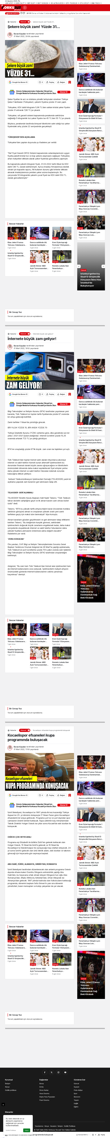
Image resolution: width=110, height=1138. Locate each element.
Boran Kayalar (20, 34)
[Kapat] (3, 1104)
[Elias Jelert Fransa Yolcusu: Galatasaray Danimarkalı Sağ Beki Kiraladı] (17, 238)
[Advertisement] (48, 200)
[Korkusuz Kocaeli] (11, 7)
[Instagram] (58, 1072)
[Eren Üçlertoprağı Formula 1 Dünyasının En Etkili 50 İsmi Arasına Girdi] (61, 238)
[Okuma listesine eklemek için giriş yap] (69, 82)
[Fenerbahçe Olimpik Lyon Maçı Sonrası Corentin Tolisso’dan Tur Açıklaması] (91, 202)
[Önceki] (79, 266)
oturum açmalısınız (34, 316)
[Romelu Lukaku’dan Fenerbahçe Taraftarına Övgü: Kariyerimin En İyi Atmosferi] (61, 261)
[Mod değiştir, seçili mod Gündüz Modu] (5, 19)
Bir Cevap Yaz (15, 312)
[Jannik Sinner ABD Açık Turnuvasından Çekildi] (39, 261)
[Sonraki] (103, 266)
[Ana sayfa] (7, 14)
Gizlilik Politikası (11, 1130)
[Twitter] (51, 1072)
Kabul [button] (26, 1130)
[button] (15, 19)
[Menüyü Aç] (25, 7)
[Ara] (10, 19)
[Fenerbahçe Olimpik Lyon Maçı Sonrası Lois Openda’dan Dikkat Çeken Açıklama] (91, 228)
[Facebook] (44, 1072)
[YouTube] (65, 1072)
